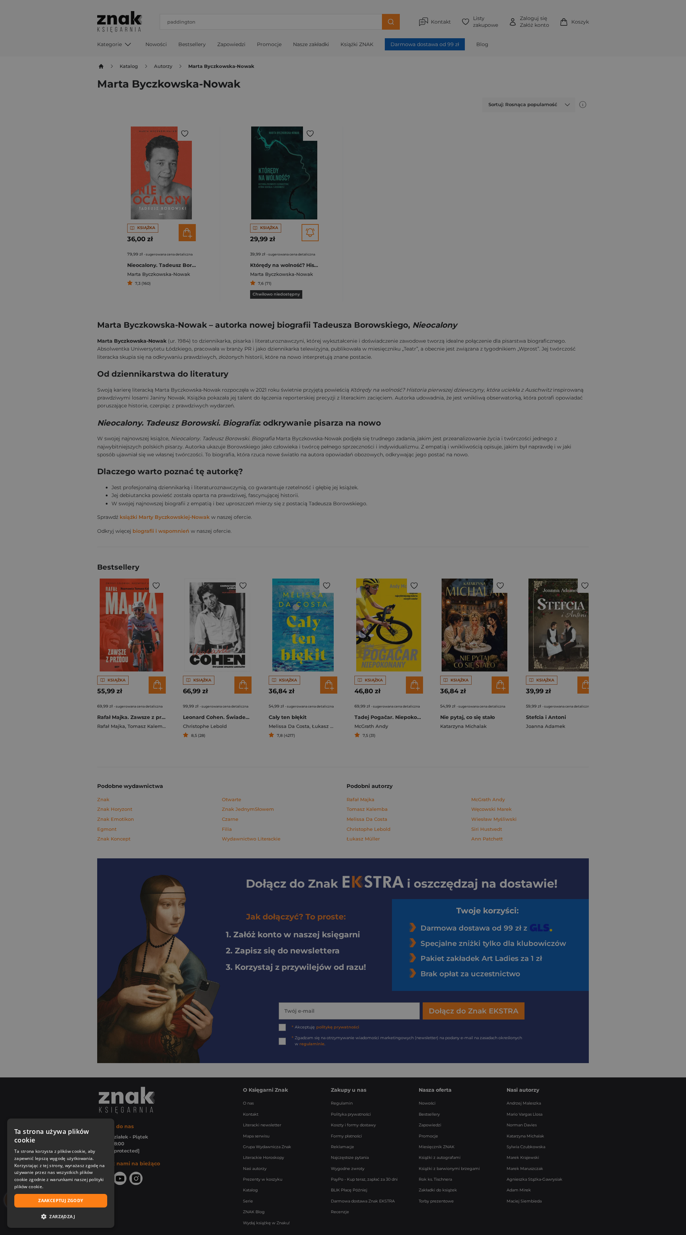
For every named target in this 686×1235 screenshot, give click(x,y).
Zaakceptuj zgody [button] (60, 1200)
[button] (60, 1216)
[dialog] (60, 1173)
